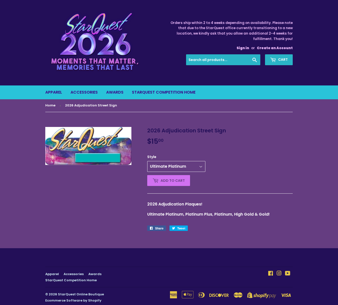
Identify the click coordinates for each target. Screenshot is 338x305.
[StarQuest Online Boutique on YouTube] (287, 274)
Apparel (53, 92)
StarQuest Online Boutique (81, 294)
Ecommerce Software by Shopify (73, 300)
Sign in (243, 48)
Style (151, 156)
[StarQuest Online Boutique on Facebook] (270, 274)
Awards (114, 92)
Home (50, 105)
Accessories (84, 92)
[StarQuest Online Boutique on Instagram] (279, 274)
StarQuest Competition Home (163, 92)
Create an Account (275, 48)
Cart (282, 59)
